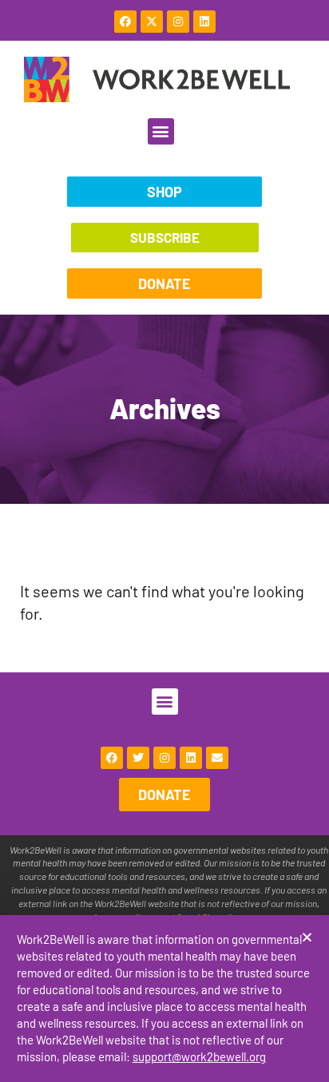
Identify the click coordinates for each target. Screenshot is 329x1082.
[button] (307, 937)
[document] (164, 541)
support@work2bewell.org (199, 1056)
